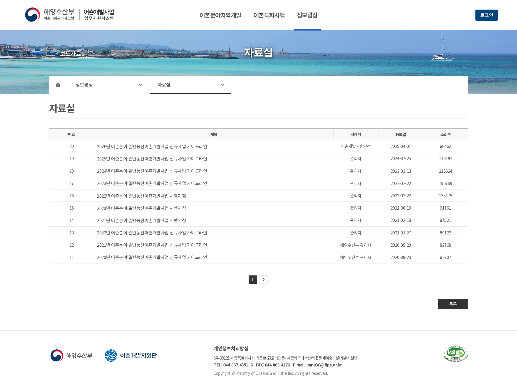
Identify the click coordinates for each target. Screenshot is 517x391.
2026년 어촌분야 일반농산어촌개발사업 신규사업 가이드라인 (152, 146)
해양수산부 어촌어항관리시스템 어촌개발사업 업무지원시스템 (73, 14)
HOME (58, 85)
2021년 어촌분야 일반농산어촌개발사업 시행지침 (141, 220)
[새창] (456, 360)
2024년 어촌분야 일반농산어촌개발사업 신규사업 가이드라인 (152, 171)
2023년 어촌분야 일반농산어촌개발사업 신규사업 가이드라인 (152, 183)
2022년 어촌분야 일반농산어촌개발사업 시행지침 (141, 196)
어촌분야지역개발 (220, 15)
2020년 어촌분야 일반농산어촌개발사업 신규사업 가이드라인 (152, 257)
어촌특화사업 (269, 15)
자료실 (164, 84)
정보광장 (307, 14)
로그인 (486, 15)
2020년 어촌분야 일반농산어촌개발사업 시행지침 (141, 208)
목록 (453, 304)
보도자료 (70, 54)
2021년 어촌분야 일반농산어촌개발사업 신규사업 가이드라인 (152, 245)
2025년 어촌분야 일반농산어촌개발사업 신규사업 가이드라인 (152, 158)
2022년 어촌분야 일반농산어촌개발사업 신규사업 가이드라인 (152, 232)
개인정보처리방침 (231, 348)
